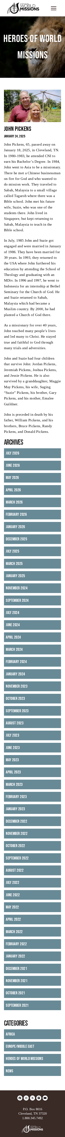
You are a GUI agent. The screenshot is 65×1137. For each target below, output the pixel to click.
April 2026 (13, 490)
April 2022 (13, 919)
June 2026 (13, 465)
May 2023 (12, 759)
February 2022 (16, 944)
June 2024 (13, 624)
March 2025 (14, 563)
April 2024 (13, 637)
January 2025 (15, 575)
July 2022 (12, 882)
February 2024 (16, 661)
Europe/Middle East (20, 1046)
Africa (10, 1034)
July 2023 (12, 735)
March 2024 (14, 649)
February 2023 (16, 796)
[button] (53, 8)
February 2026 (16, 514)
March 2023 (14, 784)
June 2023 (13, 747)
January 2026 (15, 526)
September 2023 (17, 710)
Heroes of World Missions (24, 1058)
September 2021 (17, 1005)
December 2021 (16, 968)
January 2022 (15, 956)
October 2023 (15, 698)
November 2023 (16, 686)
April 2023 (13, 772)
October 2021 (15, 993)
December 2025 (16, 539)
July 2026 (12, 453)
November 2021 (16, 980)
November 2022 (16, 833)
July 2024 (12, 612)
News (9, 1071)
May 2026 (12, 477)
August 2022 (14, 870)
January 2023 (15, 809)
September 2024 (17, 600)
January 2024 (15, 674)
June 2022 (13, 895)
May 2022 (12, 907)
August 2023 (14, 723)
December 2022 (16, 821)
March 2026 (14, 502)
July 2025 (12, 551)
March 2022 (14, 931)
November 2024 (16, 588)
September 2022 (17, 858)
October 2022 (15, 845)
